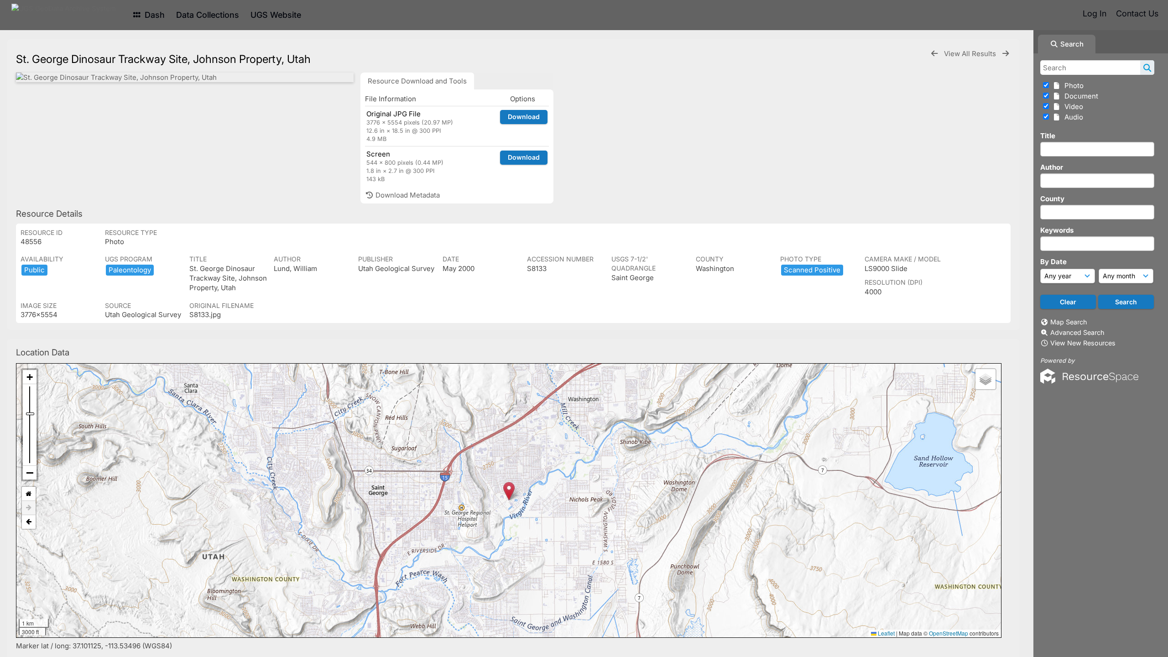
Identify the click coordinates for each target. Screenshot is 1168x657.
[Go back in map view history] (29, 522)
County (1052, 198)
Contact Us (1137, 13)
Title (1047, 135)
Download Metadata (407, 195)
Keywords (1057, 230)
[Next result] (1006, 53)
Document (1079, 96)
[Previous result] (934, 53)
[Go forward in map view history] (29, 508)
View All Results (971, 53)
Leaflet (885, 633)
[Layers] (985, 379)
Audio (1072, 117)
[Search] (1147, 67)
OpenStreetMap (948, 633)
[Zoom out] (29, 473)
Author (1051, 167)
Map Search (1068, 322)
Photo (1072, 85)
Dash (153, 15)
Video (1072, 106)
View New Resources (1083, 343)
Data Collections (207, 15)
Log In (1094, 13)
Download (524, 116)
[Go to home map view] (29, 494)
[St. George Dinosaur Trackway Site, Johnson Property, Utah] (185, 77)
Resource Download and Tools (417, 81)
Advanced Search (1077, 332)
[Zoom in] (29, 377)
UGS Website (275, 15)
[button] (509, 491)
